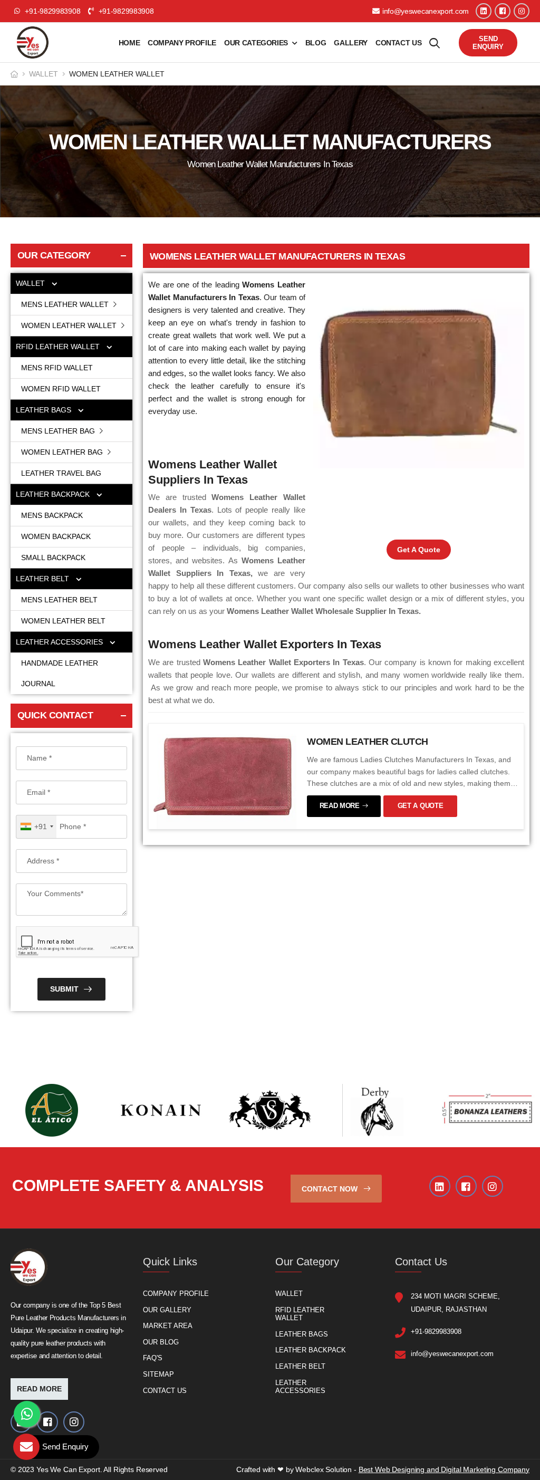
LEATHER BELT (43, 578)
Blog (315, 43)
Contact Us (398, 43)
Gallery (351, 43)
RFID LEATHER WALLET (59, 346)
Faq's (152, 1358)
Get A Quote (418, 549)
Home (129, 43)
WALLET (43, 74)
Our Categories (256, 43)
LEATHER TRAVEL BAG (61, 473)
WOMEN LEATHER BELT (63, 621)
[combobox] (36, 826)
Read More (39, 1389)
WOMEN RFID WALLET (61, 389)
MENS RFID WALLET (57, 367)
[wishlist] (434, 43)
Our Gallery (167, 1309)
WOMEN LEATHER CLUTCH (367, 741)
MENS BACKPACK (52, 515)
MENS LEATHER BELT (59, 599)
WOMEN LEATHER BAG (63, 452)
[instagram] (521, 11)
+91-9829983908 (125, 11)
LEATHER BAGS (44, 410)
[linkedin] (483, 11)
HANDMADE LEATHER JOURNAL (59, 673)
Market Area (167, 1326)
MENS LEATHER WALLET (66, 304)
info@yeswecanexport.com (425, 11)
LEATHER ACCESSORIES (60, 642)
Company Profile (182, 43)
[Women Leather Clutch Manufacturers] (222, 775)
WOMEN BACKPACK (56, 536)
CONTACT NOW (331, 1189)
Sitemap (158, 1374)
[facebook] (502, 11)
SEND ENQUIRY (488, 43)
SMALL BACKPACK (53, 557)
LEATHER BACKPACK (54, 494)
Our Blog (161, 1342)
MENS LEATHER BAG (59, 431)
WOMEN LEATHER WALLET (70, 325)
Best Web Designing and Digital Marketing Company (444, 1469)
